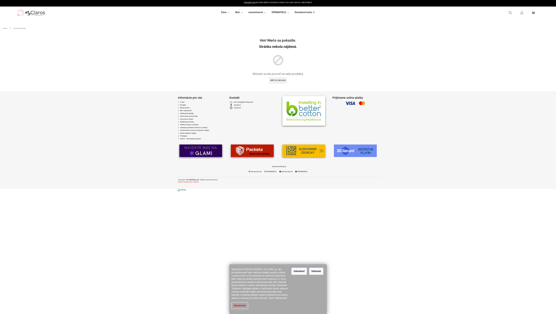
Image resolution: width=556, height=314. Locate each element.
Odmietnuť (299, 271)
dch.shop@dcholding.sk (243, 102)
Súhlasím (316, 271)
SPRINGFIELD (271, 172)
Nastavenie (240, 305)
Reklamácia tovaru (187, 122)
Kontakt (183, 105)
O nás (182, 102)
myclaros (237, 105)
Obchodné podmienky (189, 116)
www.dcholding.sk (279, 166)
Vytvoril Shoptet (372, 180)
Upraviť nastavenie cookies (188, 182)
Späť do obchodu (278, 80)
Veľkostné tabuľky (187, 113)
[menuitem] (225, 12)
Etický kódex (185, 108)
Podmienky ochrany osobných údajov (194, 130)
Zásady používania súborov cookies (193, 128)
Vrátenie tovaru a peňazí (189, 125)
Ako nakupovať (185, 110)
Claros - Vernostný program (190, 139)
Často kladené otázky (188, 133)
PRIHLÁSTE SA (249, 2)
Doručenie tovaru (186, 119)
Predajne (183, 136)
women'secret (256, 172)
